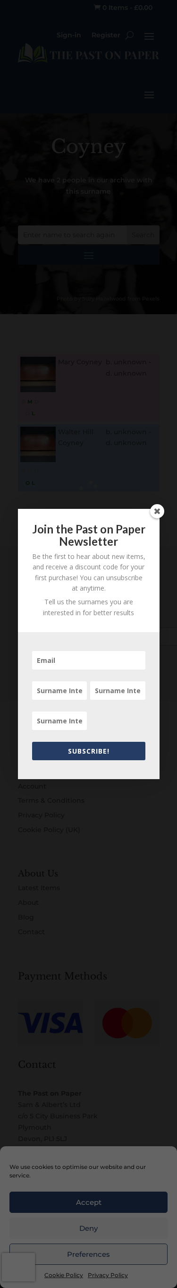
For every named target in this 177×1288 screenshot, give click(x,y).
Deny (88, 1228)
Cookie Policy (63, 1275)
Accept (88, 1202)
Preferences (88, 1254)
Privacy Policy (108, 1275)
